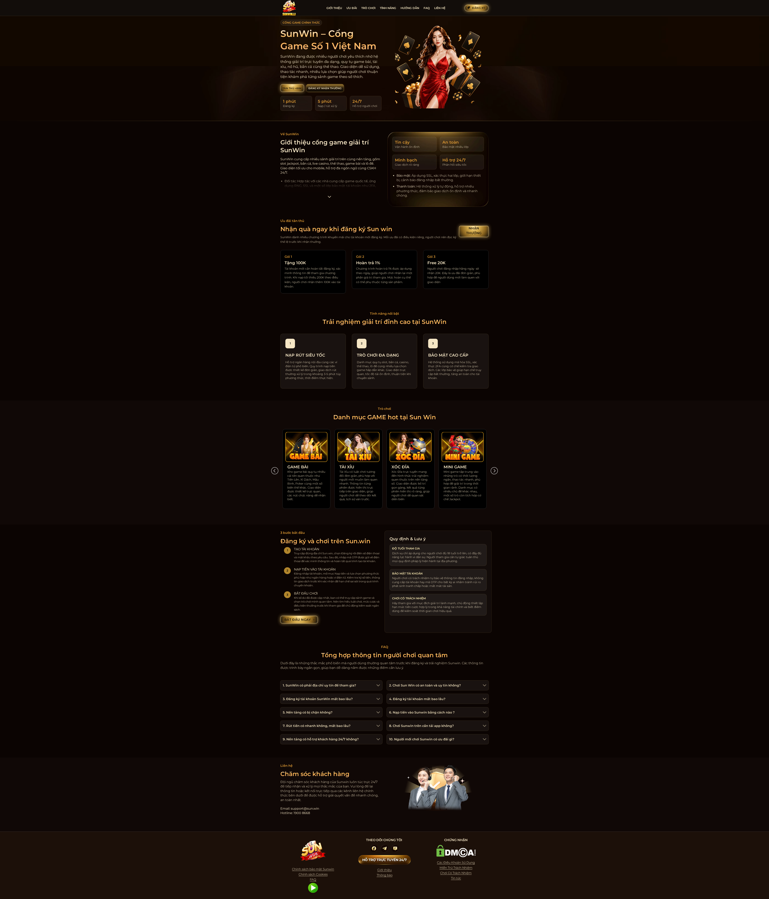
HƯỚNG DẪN (410, 8)
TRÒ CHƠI (368, 8)
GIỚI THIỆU (334, 8)
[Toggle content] (329, 198)
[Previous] (274, 471)
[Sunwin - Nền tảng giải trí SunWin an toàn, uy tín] (300, 8)
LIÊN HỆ (439, 8)
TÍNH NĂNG (388, 8)
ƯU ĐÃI (351, 8)
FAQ (427, 8)
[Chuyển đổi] (377, 685)
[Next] (494, 471)
